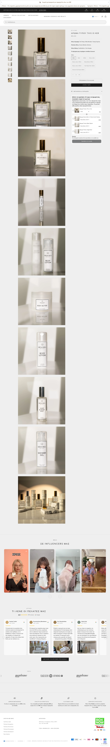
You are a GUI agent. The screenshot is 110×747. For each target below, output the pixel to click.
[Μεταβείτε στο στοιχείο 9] (10, 75)
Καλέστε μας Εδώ (69, 2)
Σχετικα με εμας (33, 15)
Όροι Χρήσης (7, 734)
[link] (77, 110)
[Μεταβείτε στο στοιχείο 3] (10, 42)
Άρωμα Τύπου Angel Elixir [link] (86, 129)
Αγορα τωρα (42, 10)
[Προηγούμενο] (50, 596)
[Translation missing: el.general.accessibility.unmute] (26, 551)
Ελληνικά (20, 741)
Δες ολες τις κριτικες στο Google (55, 659)
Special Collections (18, 15)
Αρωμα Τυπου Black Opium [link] (86, 123)
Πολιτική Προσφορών (9, 731)
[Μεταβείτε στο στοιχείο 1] (10, 32)
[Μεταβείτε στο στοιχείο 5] (10, 53)
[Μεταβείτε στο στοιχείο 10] (10, 80)
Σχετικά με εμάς (7, 721)
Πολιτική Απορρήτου (8, 724)
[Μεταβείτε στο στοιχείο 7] (10, 64)
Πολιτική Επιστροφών (9, 729)
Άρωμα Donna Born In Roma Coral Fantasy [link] (90, 117)
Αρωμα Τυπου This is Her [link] (86, 109)
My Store (74, 30)
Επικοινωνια (7, 17)
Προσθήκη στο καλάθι (86, 80)
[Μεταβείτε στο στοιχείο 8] (10, 69)
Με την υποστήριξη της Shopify (59, 741)
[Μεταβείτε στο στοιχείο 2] (10, 37)
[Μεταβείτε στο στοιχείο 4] (10, 48)
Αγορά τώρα (87, 85)
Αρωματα (6, 15)
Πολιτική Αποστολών (8, 726)
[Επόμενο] (60, 596)
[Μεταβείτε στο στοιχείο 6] (10, 59)
